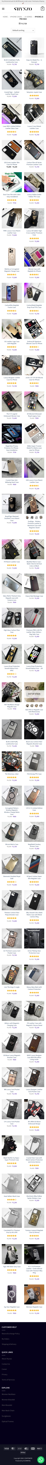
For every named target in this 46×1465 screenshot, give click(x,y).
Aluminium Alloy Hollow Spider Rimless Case (34, 1197)
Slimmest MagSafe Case (34, 1307)
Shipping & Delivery (9, 1344)
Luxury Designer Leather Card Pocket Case (34, 1090)
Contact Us (6, 1364)
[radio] (27, 517)
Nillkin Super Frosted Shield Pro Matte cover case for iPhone (34, 448)
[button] (3, 9)
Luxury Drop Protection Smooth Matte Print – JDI (34, 667)
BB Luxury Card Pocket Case (12, 1090)
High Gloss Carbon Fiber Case (12, 631)
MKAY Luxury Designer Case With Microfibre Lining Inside (34, 1057)
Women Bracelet (8, 1399)
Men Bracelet (7, 1405)
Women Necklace (8, 1394)
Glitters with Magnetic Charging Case (11, 1024)
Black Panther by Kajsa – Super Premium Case (12, 1159)
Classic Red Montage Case (34, 596)
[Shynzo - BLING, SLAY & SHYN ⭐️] (23, 8)
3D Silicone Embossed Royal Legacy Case (34, 415)
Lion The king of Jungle (11, 987)
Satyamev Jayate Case (34, 92)
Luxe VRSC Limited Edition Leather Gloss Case (12, 127)
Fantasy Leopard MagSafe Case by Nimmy (34, 1231)
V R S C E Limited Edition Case (34, 809)
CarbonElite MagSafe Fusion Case (12, 306)
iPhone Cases (16, 16)
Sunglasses (6, 1416)
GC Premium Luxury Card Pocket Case (11, 952)
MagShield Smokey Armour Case (34, 845)
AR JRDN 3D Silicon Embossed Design (34, 1123)
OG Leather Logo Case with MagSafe (11, 343)
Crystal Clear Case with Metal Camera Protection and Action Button (34, 1160)
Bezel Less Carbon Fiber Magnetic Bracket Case (34, 743)
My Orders (5, 1339)
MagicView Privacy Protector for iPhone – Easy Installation (11, 448)
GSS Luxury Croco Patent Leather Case (34, 481)
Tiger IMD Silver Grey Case (12, 1267)
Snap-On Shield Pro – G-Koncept (34, 61)
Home (5, 16)
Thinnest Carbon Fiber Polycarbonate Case (11, 914)
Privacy (4, 1374)
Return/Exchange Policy (11, 1333)
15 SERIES (28, 16)
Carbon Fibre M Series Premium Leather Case (34, 164)
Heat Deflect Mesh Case (12, 1196)
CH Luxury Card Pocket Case (12, 1123)
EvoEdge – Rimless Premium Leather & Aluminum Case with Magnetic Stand (34, 524)
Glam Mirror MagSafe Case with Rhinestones (34, 711)
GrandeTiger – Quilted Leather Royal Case (11, 93)
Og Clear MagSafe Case (12, 1307)
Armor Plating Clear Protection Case (34, 952)
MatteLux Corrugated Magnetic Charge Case (11, 270)
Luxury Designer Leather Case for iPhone (12, 379)
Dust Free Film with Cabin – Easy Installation (11, 196)
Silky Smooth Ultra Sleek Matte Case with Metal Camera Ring (34, 915)
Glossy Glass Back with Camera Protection (34, 988)
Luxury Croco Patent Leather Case (34, 127)
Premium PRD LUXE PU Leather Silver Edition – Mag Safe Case (34, 632)
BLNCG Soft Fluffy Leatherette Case (12, 743)
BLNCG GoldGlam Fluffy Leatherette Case (12, 61)
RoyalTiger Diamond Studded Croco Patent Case (11, 518)
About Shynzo (7, 1358)
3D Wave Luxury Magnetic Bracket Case (11, 1056)
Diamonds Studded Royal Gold (11, 877)
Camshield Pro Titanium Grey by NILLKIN (12, 1231)
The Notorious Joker (12, 774)
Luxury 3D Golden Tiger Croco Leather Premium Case (34, 233)
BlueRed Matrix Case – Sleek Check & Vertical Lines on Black (34, 564)
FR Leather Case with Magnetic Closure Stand (34, 1024)
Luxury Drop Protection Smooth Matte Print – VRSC (12, 668)
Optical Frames (8, 1421)
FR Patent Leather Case (12, 562)
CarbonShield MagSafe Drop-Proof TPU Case (34, 306)
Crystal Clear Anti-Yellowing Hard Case (12, 481)
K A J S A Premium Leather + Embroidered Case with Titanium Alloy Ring (34, 1269)
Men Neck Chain (8, 1410)
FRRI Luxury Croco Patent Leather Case (11, 232)
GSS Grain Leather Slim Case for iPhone (11, 164)
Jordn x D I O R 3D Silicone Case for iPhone (34, 379)
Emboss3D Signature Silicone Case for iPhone (34, 343)
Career (4, 1369)
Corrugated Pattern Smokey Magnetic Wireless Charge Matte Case (11, 811)
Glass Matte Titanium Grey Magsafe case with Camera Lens (12, 598)
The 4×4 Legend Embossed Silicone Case (12, 415)
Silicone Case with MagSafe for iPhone (34, 270)
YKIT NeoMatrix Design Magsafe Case (11, 706)
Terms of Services (8, 1379)
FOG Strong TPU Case (34, 774)
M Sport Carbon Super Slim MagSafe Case (34, 877)
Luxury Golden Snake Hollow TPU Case (34, 196)
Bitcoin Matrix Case (11, 844)
